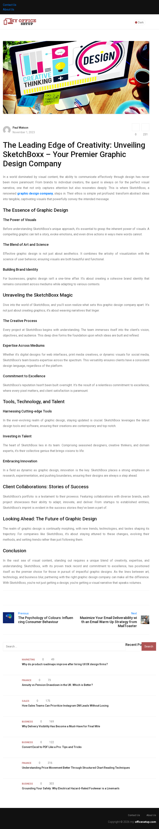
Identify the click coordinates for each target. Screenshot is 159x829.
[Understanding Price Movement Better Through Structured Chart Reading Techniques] (10, 768)
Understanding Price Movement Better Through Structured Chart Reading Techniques (76, 767)
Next (134, 613)
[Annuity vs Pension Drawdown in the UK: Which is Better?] (10, 685)
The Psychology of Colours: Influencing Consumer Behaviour (45, 620)
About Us (8, 9)
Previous (23, 613)
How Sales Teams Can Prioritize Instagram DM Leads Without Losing (65, 705)
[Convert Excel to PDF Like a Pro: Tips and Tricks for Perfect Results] (10, 747)
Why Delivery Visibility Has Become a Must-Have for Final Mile (61, 726)
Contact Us (9, 4)
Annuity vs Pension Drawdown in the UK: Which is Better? (57, 684)
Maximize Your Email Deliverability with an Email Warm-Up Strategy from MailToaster (108, 622)
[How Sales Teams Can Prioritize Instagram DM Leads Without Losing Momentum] (10, 706)
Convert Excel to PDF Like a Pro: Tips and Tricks (52, 747)
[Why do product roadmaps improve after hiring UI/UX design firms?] (10, 664)
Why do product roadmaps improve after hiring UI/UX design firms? (65, 664)
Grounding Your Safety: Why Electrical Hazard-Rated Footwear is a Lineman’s (70, 788)
